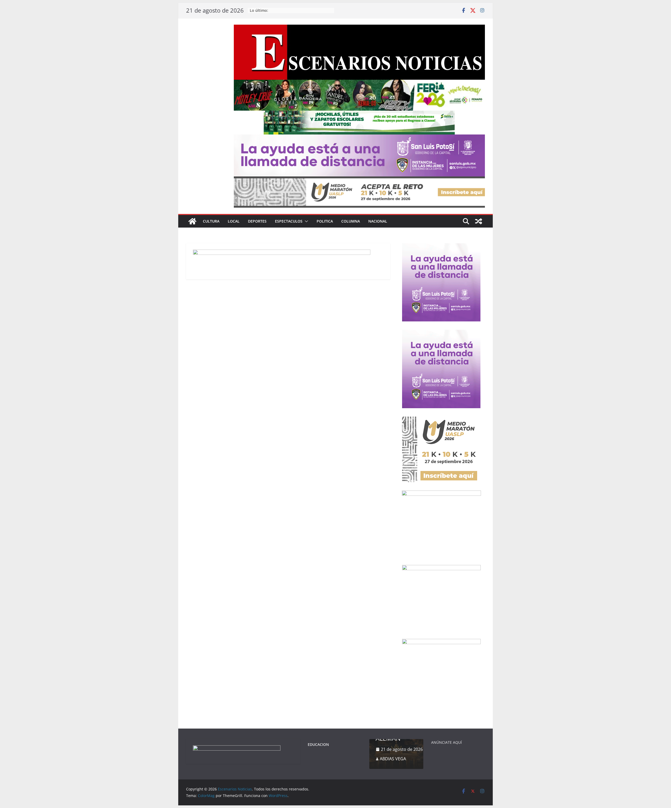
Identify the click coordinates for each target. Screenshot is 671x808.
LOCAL (234, 221)
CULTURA (211, 221)
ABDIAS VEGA (393, 759)
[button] (305, 221)
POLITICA (325, 221)
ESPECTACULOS (288, 221)
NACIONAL (377, 221)
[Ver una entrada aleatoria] (478, 221)
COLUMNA (350, 221)
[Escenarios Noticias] (192, 221)
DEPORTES (257, 221)
